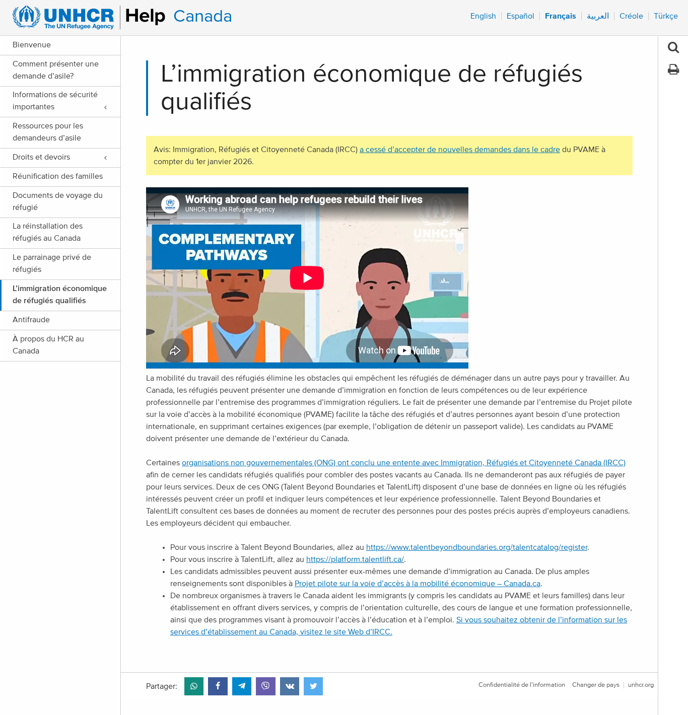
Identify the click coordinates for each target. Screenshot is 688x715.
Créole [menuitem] (631, 16)
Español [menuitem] (520, 16)
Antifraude (31, 320)
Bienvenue (32, 45)
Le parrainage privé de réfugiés (52, 263)
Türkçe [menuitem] (666, 16)
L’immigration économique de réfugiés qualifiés (60, 294)
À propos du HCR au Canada (48, 345)
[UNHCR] (84, 17)
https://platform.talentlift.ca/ (355, 559)
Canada (202, 16)
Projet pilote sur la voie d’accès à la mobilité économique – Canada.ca (417, 584)
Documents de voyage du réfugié (58, 201)
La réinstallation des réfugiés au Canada (48, 232)
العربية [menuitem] (598, 16)
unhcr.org (641, 685)
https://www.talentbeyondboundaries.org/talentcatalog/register (476, 547)
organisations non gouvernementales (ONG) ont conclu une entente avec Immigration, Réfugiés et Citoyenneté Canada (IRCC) (404, 463)
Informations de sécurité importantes (55, 101)
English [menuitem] (483, 16)
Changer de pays (596, 685)
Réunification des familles (58, 176)
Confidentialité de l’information (521, 685)
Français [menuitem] (560, 16)
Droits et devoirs (41, 157)
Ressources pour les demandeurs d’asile (48, 132)
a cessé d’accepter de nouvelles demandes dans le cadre (460, 150)
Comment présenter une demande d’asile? (56, 70)
